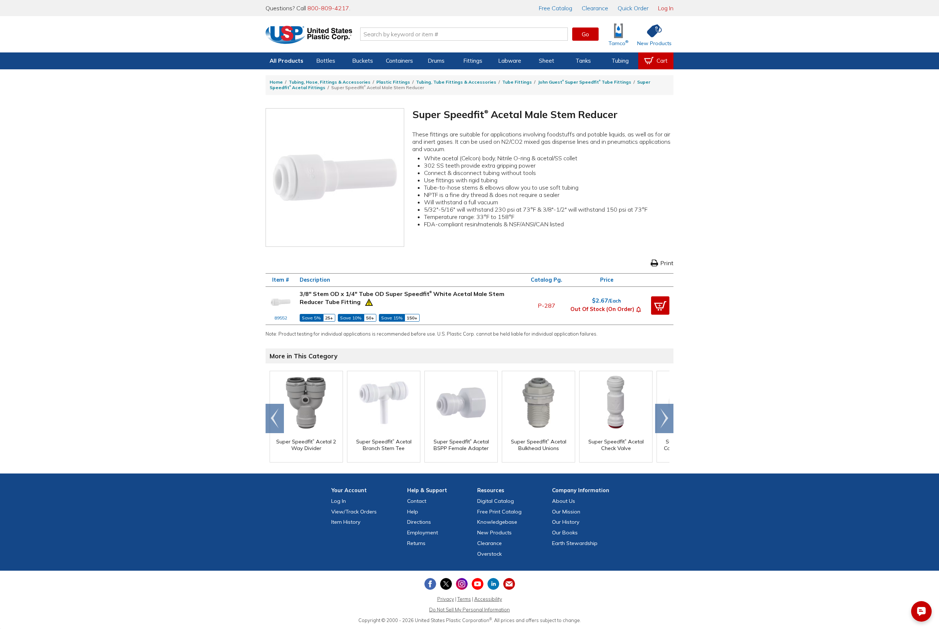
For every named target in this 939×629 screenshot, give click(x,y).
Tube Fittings (517, 82)
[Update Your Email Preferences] (509, 584)
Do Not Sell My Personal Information (469, 609)
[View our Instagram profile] (461, 584)
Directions (419, 522)
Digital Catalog (495, 501)
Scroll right (664, 418)
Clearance (595, 8)
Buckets (362, 60)
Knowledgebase (497, 522)
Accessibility (488, 599)
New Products (494, 532)
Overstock (489, 554)
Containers (399, 60)
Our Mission (566, 511)
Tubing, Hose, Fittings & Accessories (329, 82)
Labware (509, 60)
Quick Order (633, 8)
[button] (638, 309)
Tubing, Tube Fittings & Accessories (456, 82)
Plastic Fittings (393, 82)
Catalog (555, 8)
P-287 (546, 305)
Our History (566, 522)
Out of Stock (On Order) (602, 309)
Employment (422, 532)
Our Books (565, 532)
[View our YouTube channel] (477, 584)
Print (666, 263)
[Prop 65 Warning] (369, 301)
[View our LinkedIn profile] (493, 584)
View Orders (354, 511)
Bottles (325, 60)
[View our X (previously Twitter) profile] (446, 584)
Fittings (472, 60)
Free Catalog (499, 511)
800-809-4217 (328, 8)
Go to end (275, 418)
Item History (346, 522)
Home (276, 82)
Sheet (546, 60)
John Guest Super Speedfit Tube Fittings (584, 82)
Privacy (445, 599)
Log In (665, 8)
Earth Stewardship (575, 543)
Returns (416, 543)
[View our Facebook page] (430, 584)
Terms (464, 599)
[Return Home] (309, 35)
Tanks (583, 60)
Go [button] (585, 34)
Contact (416, 501)
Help (412, 511)
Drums (436, 60)
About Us (563, 501)
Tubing (620, 60)
